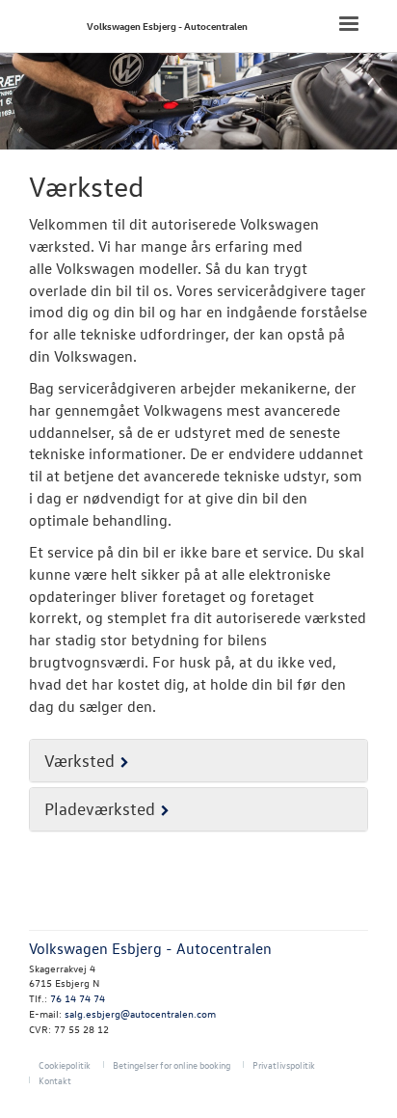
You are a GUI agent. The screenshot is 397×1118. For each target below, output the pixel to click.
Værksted (79, 760)
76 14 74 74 (77, 998)
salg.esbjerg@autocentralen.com (140, 1013)
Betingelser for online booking (171, 1064)
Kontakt (55, 1080)
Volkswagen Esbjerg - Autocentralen (167, 25)
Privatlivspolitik (283, 1064)
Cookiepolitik (65, 1064)
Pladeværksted (99, 809)
